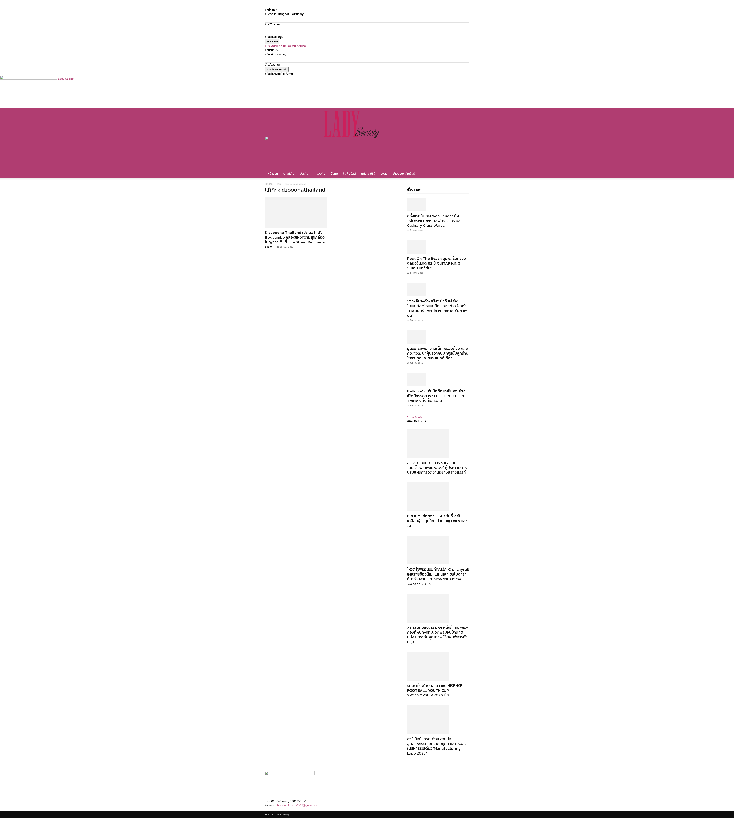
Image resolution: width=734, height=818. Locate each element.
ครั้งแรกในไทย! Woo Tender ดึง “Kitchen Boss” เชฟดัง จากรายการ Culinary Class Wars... (436, 220)
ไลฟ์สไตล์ (349, 173)
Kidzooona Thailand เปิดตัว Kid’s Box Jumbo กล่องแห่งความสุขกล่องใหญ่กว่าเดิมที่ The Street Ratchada (295, 237)
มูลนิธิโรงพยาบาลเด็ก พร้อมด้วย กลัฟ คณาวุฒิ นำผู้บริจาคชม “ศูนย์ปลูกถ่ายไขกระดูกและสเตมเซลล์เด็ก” (437, 353)
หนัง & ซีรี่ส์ (368, 173)
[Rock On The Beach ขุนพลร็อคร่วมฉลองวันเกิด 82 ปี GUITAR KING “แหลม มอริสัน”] (438, 247)
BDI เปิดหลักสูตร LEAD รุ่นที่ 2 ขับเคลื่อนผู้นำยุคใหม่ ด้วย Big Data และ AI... (437, 521)
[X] (316, 6)
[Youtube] (319, 6)
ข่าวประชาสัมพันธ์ (404, 173)
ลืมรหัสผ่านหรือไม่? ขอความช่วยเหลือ (285, 46)
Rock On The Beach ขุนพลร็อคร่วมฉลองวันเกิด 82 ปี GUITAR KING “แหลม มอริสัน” (436, 263)
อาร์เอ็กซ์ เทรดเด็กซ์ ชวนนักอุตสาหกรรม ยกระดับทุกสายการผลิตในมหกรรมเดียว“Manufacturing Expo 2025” (437, 746)
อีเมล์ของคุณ (272, 65)
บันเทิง (304, 173)
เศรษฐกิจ (319, 173)
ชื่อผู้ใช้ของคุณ (273, 25)
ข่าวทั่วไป (289, 173)
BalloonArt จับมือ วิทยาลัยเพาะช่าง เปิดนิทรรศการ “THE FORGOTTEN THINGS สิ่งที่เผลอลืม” (436, 396)
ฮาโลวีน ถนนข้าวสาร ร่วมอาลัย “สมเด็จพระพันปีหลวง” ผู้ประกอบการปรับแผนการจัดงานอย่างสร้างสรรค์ (437, 467)
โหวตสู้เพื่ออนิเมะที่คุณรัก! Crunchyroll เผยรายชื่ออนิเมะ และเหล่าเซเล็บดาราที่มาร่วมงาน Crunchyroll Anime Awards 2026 (438, 576)
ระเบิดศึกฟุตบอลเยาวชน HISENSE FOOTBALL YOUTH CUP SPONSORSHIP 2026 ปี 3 (434, 690)
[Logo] (294, 140)
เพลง (384, 173)
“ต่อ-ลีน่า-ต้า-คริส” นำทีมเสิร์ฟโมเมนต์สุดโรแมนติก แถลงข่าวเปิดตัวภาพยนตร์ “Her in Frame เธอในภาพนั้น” (437, 308)
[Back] (326, 6)
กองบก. (269, 246)
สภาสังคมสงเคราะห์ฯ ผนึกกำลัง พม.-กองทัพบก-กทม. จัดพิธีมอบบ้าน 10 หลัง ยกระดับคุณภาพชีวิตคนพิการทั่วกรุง (437, 634)
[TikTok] (314, 6)
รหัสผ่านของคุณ (274, 37)
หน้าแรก (273, 173)
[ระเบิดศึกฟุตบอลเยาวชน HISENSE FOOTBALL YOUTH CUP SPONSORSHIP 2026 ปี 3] (438, 666)
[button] (464, 113)
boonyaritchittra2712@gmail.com (297, 805)
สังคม (334, 173)
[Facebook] (311, 6)
